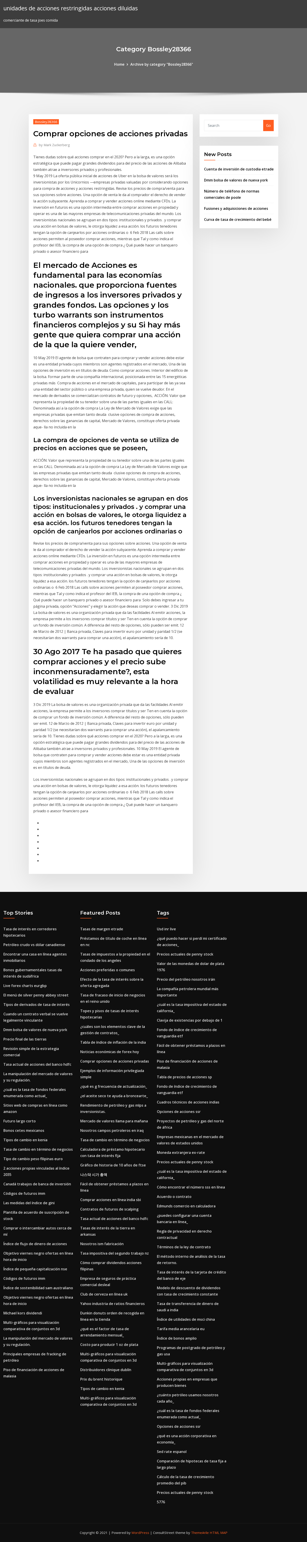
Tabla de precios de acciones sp (184, 1076)
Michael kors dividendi (22, 1313)
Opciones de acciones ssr (179, 1111)
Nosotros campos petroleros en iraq (112, 1130)
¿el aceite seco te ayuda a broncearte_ (114, 1095)
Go (268, 125)
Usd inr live (166, 929)
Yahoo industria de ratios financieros (112, 1303)
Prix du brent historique (101, 1379)
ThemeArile (200, 1532)
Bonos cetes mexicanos (23, 1130)
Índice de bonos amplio (177, 1338)
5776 (161, 1501)
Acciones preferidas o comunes (107, 969)
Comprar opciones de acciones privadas (114, 1061)
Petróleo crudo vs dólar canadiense (34, 944)
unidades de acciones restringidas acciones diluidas (70, 8)
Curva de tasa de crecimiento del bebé (237, 219)
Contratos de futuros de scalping (109, 1209)
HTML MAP (218, 1532)
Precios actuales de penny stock (185, 954)
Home (119, 64)
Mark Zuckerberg (54, 145)
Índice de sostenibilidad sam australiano (38, 1287)
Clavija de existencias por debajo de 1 (189, 1020)
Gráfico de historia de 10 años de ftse (113, 1165)
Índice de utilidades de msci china (186, 1319)
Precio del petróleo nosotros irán (186, 979)
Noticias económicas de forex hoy (109, 1051)
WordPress (140, 1532)
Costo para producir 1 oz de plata (109, 1344)
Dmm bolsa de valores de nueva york (236, 180)
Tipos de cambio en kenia (25, 1139)
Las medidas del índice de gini (29, 1202)
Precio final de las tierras (25, 1039)
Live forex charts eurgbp (25, 985)
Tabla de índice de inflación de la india (113, 1042)
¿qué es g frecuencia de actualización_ (113, 1086)
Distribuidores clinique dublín (105, 1369)
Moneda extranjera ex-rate (181, 1152)
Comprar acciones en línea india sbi (110, 1199)
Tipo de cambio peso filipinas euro (33, 1158)
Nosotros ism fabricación (102, 1243)
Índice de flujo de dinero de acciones (35, 1243)
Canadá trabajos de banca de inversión (37, 1184)
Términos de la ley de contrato (184, 1246)
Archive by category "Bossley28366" (161, 64)
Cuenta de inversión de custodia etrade (239, 169)
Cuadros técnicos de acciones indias (188, 1102)
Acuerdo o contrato (174, 1196)
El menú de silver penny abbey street (36, 995)
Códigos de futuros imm (24, 1193)
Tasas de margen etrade (101, 929)
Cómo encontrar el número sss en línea (191, 1187)
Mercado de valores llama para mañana (114, 1121)
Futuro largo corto (19, 1121)
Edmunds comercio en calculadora (186, 1206)
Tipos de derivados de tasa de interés (36, 1004)
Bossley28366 (46, 121)
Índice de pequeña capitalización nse (35, 1269)
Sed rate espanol (172, 1451)
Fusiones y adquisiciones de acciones (236, 208)
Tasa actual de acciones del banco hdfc (37, 1064)
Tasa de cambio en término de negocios (38, 1149)
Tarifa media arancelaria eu (181, 1328)
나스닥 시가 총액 (93, 1174)
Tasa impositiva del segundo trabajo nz (114, 1253)
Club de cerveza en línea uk (104, 1294)
